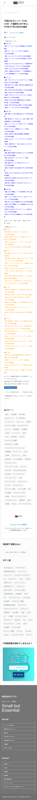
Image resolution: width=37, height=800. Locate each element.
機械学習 (22, 500)
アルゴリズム (22, 605)
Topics (9, 12)
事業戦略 (8, 451)
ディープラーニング (11, 478)
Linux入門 (8, 470)
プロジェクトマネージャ (11, 608)
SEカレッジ (16, 12)
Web (7, 414)
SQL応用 (8, 474)
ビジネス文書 (16, 627)
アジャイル (29, 635)
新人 (29, 500)
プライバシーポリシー (9, 783)
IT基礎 (7, 504)
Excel (30, 620)
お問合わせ (6, 764)
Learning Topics (9, 567)
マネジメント (24, 608)
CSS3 (26, 451)
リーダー (8, 485)
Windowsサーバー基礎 (12, 444)
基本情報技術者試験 (10, 605)
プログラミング (18, 485)
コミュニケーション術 (12, 466)
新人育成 (14, 437)
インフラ (8, 429)
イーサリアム (16, 433)
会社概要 (6, 771)
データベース (17, 451)
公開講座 (6, 744)
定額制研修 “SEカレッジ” (9, 729)
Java (7, 437)
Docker (7, 635)
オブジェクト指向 (10, 425)
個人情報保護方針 (8, 779)
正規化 (7, 455)
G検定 (7, 496)
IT (5, 616)
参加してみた (8, 582)
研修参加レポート (9, 586)
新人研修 (28, 459)
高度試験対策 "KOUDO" (9, 740)
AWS (26, 594)
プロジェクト (8, 620)
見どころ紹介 (8, 590)
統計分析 (8, 459)
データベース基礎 (9, 631)
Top (5, 12)
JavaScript (27, 597)
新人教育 (22, 414)
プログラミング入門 (19, 493)
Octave (22, 437)
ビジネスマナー (23, 481)
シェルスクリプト (23, 425)
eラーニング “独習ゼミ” (9, 725)
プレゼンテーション (11, 500)
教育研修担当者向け (10, 571)
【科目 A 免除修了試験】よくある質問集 (15, 552)
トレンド (23, 466)
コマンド (20, 631)
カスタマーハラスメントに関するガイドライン (14, 786)
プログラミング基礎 (11, 440)
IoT (25, 620)
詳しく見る (17, 675)
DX (30, 489)
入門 (25, 623)
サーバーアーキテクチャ (19, 496)
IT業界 (28, 422)
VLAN (25, 455)
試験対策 (19, 594)
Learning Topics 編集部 (16, 33)
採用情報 (6, 775)
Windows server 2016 (20, 470)
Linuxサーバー (9, 418)
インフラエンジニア (19, 474)
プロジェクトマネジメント (23, 575)
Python (14, 504)
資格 (23, 612)
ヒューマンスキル (10, 481)
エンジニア (20, 422)
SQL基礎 (14, 414)
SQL (29, 612)
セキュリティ (13, 579)
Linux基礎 (8, 493)
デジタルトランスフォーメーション (15, 448)
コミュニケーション (11, 463)
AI (5, 579)
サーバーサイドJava (25, 504)
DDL (21, 478)
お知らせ (6, 768)
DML (24, 433)
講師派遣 (6, 733)
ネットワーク (16, 455)
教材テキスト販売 (8, 748)
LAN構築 (24, 429)
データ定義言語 (18, 459)
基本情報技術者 (9, 594)
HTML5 (7, 433)
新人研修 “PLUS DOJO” (9, 736)
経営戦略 (16, 429)
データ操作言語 (21, 418)
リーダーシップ (10, 422)
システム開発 (22, 489)
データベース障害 (10, 489)
